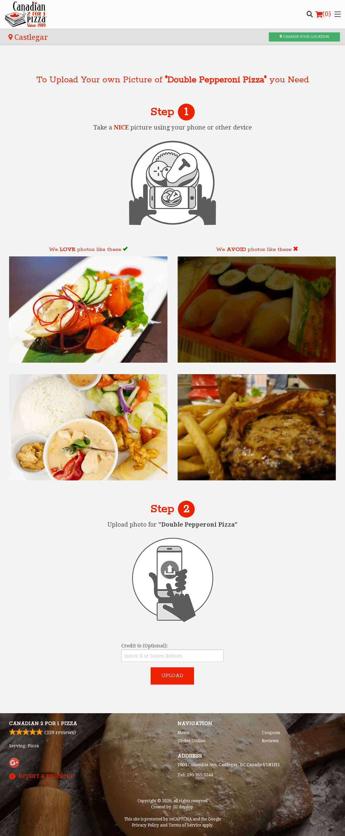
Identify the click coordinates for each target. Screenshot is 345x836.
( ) (326, 14)
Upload (172, 676)
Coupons (271, 732)
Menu (183, 732)
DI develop (183, 807)
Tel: (195, 774)
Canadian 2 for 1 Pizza (43, 724)
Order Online (192, 740)
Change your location (305, 36)
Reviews (270, 740)
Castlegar (30, 37)
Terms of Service (184, 825)
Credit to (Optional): (144, 645)
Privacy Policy (145, 825)
